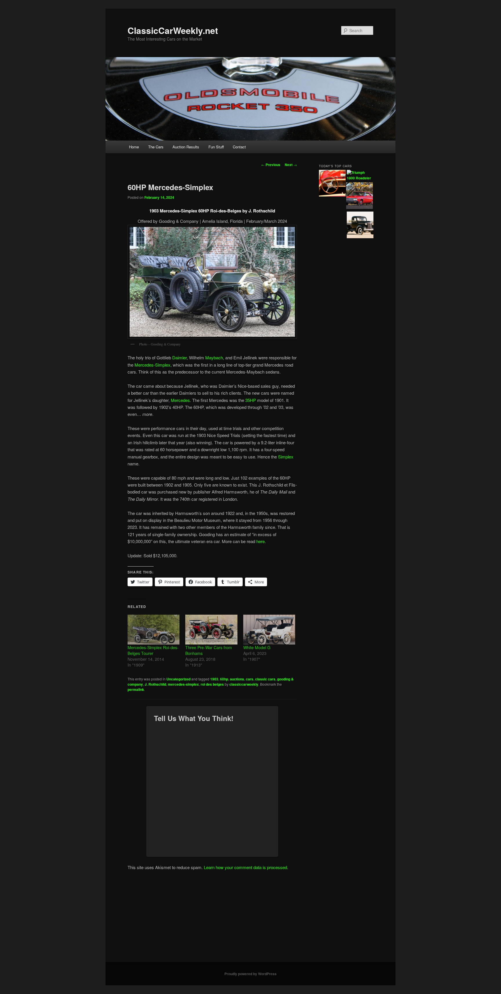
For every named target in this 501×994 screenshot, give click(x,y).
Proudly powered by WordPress (250, 973)
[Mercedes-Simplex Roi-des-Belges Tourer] (153, 629)
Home (134, 147)
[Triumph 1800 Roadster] (360, 175)
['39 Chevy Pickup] (360, 226)
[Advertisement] (250, 918)
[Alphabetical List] (332, 184)
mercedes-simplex (183, 684)
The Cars (156, 147)
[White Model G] (269, 629)
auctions (237, 679)
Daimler (179, 357)
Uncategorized (178, 679)
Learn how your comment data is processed (245, 867)
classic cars (265, 679)
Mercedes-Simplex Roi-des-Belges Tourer (153, 650)
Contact (239, 147)
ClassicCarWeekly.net (173, 30)
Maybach (214, 357)
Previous (270, 164)
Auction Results (186, 147)
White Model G (257, 647)
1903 (214, 679)
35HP (250, 400)
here (260, 541)
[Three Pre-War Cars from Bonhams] (211, 629)
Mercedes (180, 400)
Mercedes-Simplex (152, 365)
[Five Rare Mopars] (359, 196)
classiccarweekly (243, 684)
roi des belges (212, 684)
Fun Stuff (216, 147)
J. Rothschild (155, 684)
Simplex (285, 457)
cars (249, 679)
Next (291, 164)
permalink (136, 689)
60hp (224, 679)
